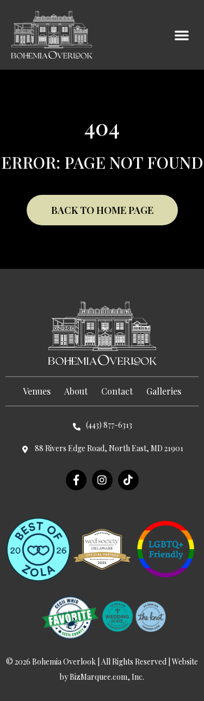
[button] (181, 34)
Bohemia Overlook (64, 661)
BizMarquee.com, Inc (106, 677)
